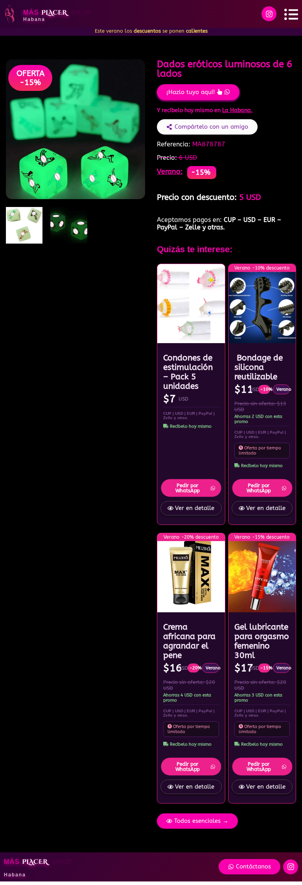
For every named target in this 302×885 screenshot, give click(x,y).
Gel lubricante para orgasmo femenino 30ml (261, 641)
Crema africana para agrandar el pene (189, 641)
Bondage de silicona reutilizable (258, 367)
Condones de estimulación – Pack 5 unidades (188, 372)
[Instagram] (268, 13)
